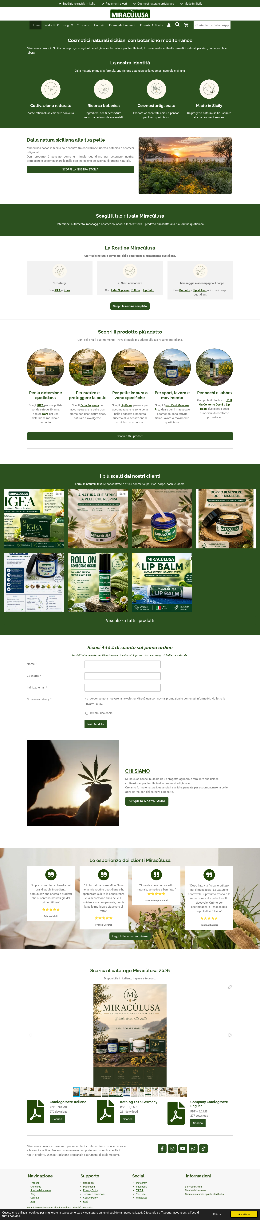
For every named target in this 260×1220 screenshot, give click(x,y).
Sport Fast (200, 290)
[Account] (168, 25)
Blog (32, 1194)
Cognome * (34, 675)
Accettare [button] (244, 1214)
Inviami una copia (101, 713)
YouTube (141, 1194)
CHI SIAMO (137, 771)
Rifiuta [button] (217, 1214)
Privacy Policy (90, 1190)
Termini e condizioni (93, 1194)
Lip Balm (126, 405)
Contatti (34, 1197)
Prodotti (34, 1182)
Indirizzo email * (37, 687)
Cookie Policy (90, 1197)
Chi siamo (35, 1186)
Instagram (141, 1182)
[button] (230, 987)
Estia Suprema (90, 405)
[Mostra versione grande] (185, 165)
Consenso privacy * (39, 699)
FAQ (32, 1201)
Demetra (184, 290)
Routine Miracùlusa (40, 1190)
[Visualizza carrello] (186, 25)
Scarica (57, 1119)
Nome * (32, 664)
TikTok (140, 1190)
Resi (85, 1201)
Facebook (141, 1186)
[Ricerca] (177, 24)
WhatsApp (141, 1197)
